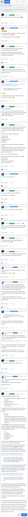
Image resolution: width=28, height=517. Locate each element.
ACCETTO (24, 514)
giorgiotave (7, 27)
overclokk (7, 14)
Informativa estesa (9, 511)
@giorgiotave (4, 154)
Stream (1, 5)
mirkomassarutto (9, 267)
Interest (5, 5)
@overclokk (4, 84)
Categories (10, 5)
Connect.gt (11, 403)
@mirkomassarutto (6, 111)
